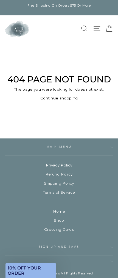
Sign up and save (59, 247)
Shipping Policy (59, 183)
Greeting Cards (59, 229)
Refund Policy (59, 174)
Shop (59, 220)
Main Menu (59, 147)
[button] (30, 270)
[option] (59, 5)
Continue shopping (59, 98)
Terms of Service (59, 192)
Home (59, 211)
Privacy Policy (59, 165)
